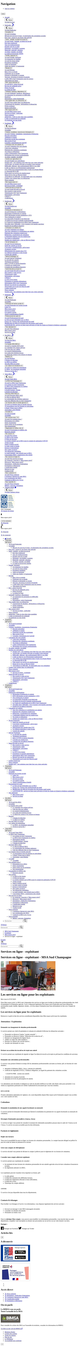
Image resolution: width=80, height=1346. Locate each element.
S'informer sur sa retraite (12, 73)
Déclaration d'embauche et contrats (15, 213)
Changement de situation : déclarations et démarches (21, 104)
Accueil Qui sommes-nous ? (13, 419)
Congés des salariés (11, 254)
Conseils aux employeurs (12, 265)
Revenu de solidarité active (13, 86)
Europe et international (12, 448)
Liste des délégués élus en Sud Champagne (18, 401)
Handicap (8, 97)
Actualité (8, 411)
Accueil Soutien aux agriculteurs (15, 161)
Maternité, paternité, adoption (14, 50)
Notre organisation (10, 423)
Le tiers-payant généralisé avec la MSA (17, 320)
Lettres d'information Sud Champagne (16, 153)
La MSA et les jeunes (11, 437)
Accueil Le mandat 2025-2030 (14, 346)
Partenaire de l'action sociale (13, 303)
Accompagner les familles (13, 59)
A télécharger (9, 198)
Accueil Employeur (11, 206)
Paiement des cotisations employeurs (16, 233)
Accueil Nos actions (11, 435)
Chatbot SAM (9, 471)
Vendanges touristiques (12, 262)
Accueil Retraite (10, 70)
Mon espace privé (10, 109)
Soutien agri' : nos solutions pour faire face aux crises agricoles (24, 162)
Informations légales (11, 388)
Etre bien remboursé (11, 43)
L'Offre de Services (11, 439)
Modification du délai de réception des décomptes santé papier (24, 323)
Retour (10, 20)
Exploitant (8, 933)
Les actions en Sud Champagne (14, 385)
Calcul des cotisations (11, 148)
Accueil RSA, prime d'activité (14, 84)
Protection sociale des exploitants (15, 139)
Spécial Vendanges (11, 256)
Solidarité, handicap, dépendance (15, 91)
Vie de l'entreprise (10, 242)
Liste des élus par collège (12, 349)
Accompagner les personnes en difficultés (17, 95)
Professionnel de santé (12, 316)
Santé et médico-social (11, 444)
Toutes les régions (10, 1335)
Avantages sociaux (10, 249)
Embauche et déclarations (13, 210)
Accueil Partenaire (10, 300)
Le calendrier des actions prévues (15, 347)
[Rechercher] (25, 920)
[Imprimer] (2, 942)
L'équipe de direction (11, 360)
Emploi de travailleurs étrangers (14, 226)
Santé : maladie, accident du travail (15, 39)
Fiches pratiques (10, 106)
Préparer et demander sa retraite (14, 75)
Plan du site (8, 1337)
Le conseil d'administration (13, 351)
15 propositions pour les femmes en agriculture (19, 406)
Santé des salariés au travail (13, 246)
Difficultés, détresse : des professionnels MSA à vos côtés (22, 166)
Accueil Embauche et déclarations (15, 212)
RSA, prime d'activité (11, 82)
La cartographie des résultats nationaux (17, 399)
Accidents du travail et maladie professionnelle (19, 220)
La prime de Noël (10, 89)
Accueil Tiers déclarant (12, 329)
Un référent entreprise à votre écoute (16, 253)
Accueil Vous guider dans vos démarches (17, 102)
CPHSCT (8, 196)
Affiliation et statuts (11, 137)
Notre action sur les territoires (14, 424)
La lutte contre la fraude (12, 446)
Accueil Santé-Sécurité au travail (15, 189)
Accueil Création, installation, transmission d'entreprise (21, 134)
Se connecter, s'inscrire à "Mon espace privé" (18, 460)
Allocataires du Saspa (11, 80)
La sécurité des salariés (12, 260)
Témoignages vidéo (11, 274)
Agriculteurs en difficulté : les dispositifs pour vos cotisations (23, 176)
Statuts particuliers (10, 108)
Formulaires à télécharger (12, 465)
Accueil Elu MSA (10, 340)
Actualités (8, 32)
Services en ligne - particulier (14, 113)
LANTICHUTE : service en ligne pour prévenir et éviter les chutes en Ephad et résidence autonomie (36, 325)
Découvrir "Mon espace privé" (14, 462)
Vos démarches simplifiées (13, 451)
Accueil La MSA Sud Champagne (15, 383)
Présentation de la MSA (12, 421)
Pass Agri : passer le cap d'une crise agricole (18, 37)
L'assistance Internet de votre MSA (15, 476)
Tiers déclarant (9, 327)
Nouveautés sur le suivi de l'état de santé (17, 286)
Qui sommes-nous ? (11, 417)
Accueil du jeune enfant (12, 61)
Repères (8, 356)
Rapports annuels (10, 432)
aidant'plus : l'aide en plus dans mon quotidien (19, 117)
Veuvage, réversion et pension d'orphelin (17, 77)
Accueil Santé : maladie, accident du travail (18, 41)
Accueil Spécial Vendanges (13, 258)
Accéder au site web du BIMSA (11, 1328)
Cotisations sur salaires (12, 227)
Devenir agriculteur (11, 135)
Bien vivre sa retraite (11, 72)
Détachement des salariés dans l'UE (16, 251)
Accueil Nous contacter (12, 475)
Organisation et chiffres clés (13, 428)
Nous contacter (9, 115)
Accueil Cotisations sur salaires (14, 229)
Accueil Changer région (12, 492)
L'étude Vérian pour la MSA (13, 408)
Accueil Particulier (10, 30)
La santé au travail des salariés (14, 53)
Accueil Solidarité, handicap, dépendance (17, 93)
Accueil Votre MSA (11, 379)
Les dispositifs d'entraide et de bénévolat (17, 219)
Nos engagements (10, 426)
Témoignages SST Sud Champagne (16, 193)
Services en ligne (10, 310)
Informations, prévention (12, 194)
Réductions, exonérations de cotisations (17, 235)
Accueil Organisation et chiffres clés (16, 430)
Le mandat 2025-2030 (11, 344)
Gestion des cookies (11, 1334)
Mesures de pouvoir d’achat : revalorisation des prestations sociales (25, 36)
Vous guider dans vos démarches (15, 100)
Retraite (7, 68)
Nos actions (9, 433)
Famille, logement (10, 55)
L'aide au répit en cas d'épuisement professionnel (20, 168)
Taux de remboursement (12, 45)
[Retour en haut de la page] (2, 1344)
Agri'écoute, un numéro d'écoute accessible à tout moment (22, 164)
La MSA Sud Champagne (12, 381)
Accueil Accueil (10, 22)
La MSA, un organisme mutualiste (15, 369)
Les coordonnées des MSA (13, 478)
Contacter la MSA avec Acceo (14, 480)
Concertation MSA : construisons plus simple (18, 455)
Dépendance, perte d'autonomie (14, 98)
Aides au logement (10, 64)
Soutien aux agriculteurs (12, 159)
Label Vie (8, 307)
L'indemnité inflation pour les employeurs (17, 236)
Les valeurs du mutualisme (13, 365)
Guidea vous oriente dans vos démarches (17, 178)
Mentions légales (10, 1332)
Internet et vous (9, 469)
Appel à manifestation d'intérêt (14, 314)
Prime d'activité (9, 88)
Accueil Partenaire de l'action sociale (16, 305)
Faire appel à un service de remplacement (17, 173)
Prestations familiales (11, 62)
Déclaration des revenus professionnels (17, 155)
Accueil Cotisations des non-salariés (16, 146)
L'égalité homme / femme (12, 390)
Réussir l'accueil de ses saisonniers (15, 285)
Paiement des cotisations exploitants (16, 150)
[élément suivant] (2, 1237)
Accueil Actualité (10, 413)
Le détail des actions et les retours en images (18, 354)
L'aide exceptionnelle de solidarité (15, 118)
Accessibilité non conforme (13, 1341)
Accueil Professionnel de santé (14, 318)
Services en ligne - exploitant (13, 185)
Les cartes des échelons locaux (14, 353)
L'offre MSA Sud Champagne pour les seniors (19, 79)
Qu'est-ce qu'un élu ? (11, 371)
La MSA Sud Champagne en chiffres (16, 386)
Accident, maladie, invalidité (13, 52)
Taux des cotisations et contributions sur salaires (19, 231)
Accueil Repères (10, 358)
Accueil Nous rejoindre (12, 484)
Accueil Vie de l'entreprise (13, 244)
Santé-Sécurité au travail (12, 187)
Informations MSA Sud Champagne (16, 283)
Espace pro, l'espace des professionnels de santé (19, 321)
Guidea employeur (10, 288)
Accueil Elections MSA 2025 (14, 395)
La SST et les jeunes (11, 279)
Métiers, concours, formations (14, 485)
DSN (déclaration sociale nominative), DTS (18, 215)
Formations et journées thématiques (15, 281)
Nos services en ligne (11, 457)
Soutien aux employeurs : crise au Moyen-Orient (20, 240)
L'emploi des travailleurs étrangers (15, 267)
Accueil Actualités (10, 34)
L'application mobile (11, 467)
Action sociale (9, 442)
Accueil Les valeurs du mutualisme (15, 367)
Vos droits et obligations (12, 152)
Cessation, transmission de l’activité (16, 142)
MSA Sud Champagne (12, 931)
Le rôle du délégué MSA (12, 397)
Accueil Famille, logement (13, 57)
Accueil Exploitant (10, 128)
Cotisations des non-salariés (13, 144)
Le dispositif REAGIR (12, 171)
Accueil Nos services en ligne (14, 458)
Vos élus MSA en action (12, 364)
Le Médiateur (9, 1339)
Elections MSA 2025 (11, 393)
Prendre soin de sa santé (12, 46)
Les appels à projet (10, 312)
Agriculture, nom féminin (12, 410)
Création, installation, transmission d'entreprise (18, 132)
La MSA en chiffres (11, 362)
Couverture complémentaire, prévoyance (17, 247)
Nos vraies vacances (11, 449)
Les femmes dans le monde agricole (15, 402)
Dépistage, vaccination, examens (15, 48)
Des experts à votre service (13, 191)
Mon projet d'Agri (10, 141)
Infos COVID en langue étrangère (15, 263)
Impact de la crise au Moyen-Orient (15, 175)
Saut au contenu (10, 8)
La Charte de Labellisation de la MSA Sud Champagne (22, 222)
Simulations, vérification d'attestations (16, 464)
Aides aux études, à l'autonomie (14, 66)
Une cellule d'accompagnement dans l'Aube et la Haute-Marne (24, 169)
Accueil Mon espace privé (13, 111)
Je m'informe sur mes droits (13, 120)
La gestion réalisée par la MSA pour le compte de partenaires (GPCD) (26, 441)
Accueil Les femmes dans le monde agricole (18, 404)
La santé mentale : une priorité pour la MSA (18, 453)
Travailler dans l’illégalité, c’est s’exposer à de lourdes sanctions (24, 224)
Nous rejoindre (9, 482)
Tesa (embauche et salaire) (13, 217)
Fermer (9, 542)
